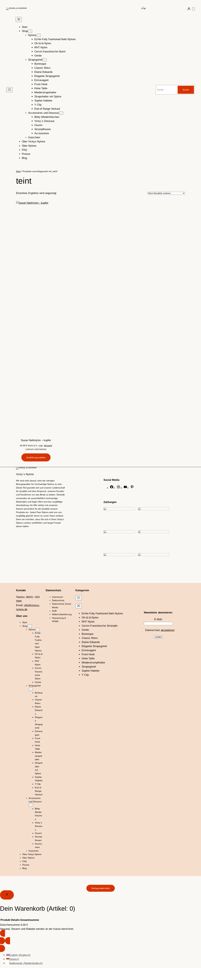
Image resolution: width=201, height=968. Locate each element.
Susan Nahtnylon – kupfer (36, 440)
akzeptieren (167, 630)
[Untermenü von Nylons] (38, 35)
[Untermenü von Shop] (30, 31)
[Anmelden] (189, 9)
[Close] (7, 895)
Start (18, 171)
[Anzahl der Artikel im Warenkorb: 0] (193, 9)
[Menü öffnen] (9, 89)
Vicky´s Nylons (25, 474)
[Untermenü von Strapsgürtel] (44, 60)
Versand (48, 445)
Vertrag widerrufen (100, 888)
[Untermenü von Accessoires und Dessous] (61, 113)
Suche (186, 89)
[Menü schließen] (19, 19)
